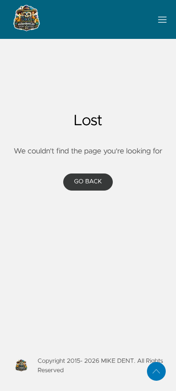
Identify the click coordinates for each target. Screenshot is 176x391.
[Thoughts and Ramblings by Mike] (77, 19)
